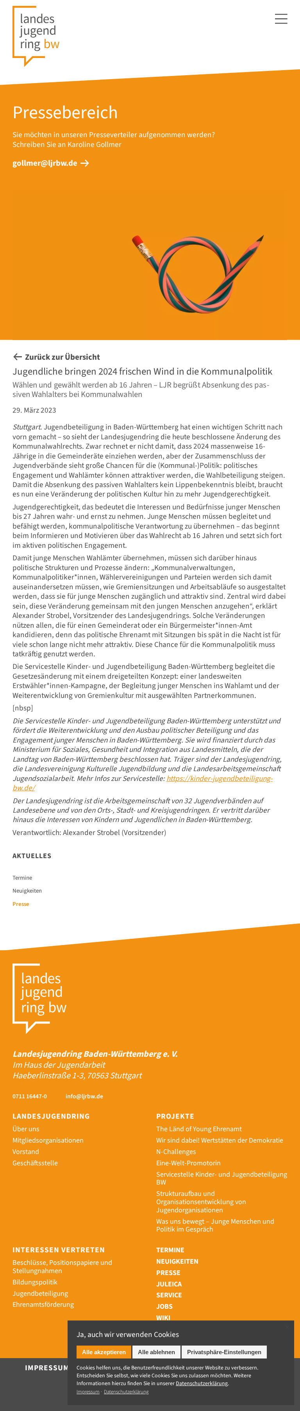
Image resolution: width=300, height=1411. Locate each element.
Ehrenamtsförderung (43, 1305)
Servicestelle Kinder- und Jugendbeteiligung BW (221, 1179)
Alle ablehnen (156, 1352)
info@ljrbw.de (84, 1096)
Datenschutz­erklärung (202, 1383)
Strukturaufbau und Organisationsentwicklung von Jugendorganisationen (201, 1202)
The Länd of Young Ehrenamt (199, 1129)
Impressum (47, 1367)
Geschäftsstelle (35, 1163)
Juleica (169, 1284)
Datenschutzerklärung (126, 1391)
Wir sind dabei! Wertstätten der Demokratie (219, 1140)
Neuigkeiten (27, 891)
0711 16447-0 (29, 1096)
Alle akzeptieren (104, 1352)
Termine (22, 878)
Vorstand (25, 1152)
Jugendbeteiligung (40, 1294)
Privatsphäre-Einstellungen (224, 1352)
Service (169, 1295)
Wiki (163, 1318)
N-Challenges (176, 1152)
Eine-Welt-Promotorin (188, 1163)
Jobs (164, 1306)
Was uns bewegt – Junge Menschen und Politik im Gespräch (215, 1226)
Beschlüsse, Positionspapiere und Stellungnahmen (62, 1267)
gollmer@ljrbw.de (44, 163)
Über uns (25, 1129)
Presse (20, 904)
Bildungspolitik (34, 1282)
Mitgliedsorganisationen (48, 1140)
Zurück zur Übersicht (62, 357)
